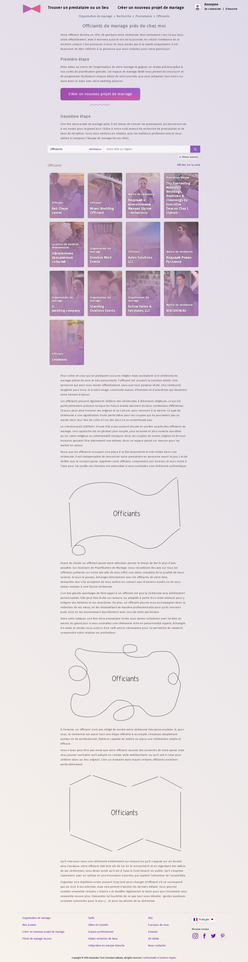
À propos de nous (158, 924)
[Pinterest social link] (223, 936)
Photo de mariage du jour (37, 938)
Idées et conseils (98, 924)
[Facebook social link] (204, 936)
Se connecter (212, 9)
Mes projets (29, 924)
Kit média (153, 938)
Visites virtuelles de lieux (103, 938)
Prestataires (143, 16)
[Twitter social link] (213, 936)
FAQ (150, 918)
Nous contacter (157, 945)
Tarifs (91, 918)
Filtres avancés (190, 157)
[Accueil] (32, 7)
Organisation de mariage (95, 16)
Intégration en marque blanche (106, 945)
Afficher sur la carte (188, 164)
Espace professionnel (101, 931)
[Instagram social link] (195, 936)
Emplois (153, 931)
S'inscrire (231, 9)
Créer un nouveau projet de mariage (100, 94)
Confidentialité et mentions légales (159, 958)
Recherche (124, 16)
